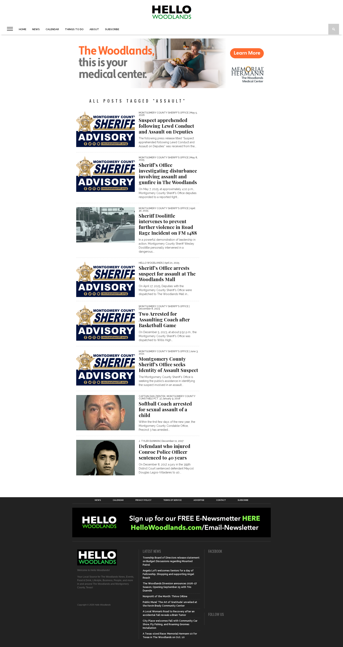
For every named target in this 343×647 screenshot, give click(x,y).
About (94, 29)
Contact (221, 500)
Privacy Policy (143, 500)
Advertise (199, 500)
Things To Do (74, 29)
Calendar (52, 29)
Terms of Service (172, 500)
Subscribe (112, 29)
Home (22, 29)
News (36, 29)
